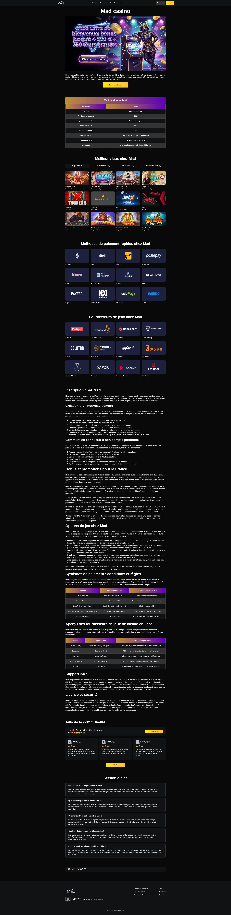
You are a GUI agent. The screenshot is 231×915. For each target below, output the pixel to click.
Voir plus (115, 765)
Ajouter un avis (154, 731)
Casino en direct (101, 166)
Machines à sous (152, 166)
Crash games (126, 166)
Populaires (76, 166)
